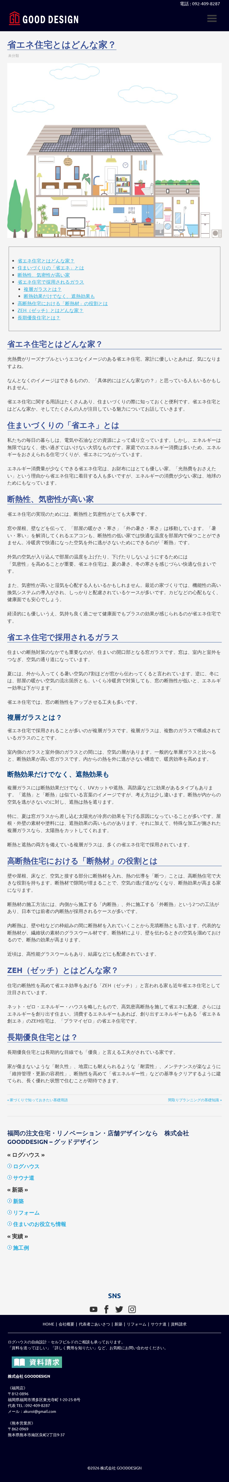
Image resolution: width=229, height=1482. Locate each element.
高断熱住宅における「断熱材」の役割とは (63, 303)
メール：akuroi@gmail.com (32, 1411)
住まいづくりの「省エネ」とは (51, 267)
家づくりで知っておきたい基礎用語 (39, 1099)
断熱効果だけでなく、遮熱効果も (59, 296)
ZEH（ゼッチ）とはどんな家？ (51, 310)
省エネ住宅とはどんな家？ (46, 260)
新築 (18, 1200)
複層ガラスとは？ (43, 289)
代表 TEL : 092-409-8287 (29, 1405)
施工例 (20, 1247)
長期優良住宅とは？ (39, 317)
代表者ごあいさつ (94, 1323)
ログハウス (26, 1166)
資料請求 (179, 1323)
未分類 (13, 55)
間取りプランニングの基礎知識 (193, 1099)
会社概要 (66, 1323)
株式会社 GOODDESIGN (121, 1467)
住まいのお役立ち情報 (39, 1223)
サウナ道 (23, 1177)
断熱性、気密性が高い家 (44, 275)
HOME (48, 1323)
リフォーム (26, 1212)
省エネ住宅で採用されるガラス (51, 282)
